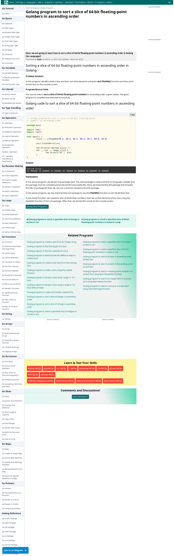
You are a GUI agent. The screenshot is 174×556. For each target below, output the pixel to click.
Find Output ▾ (80, 2)
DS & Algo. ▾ (20, 2)
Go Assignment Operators (8, 146)
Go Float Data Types (10, 41)
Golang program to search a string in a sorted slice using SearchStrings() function (106, 287)
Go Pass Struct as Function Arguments (10, 374)
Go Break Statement (10, 214)
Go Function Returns (10, 279)
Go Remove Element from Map (12, 470)
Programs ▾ (49, 2)
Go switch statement (10, 191)
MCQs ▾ (90, 2)
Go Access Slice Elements (12, 401)
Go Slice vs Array (8, 439)
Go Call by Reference (10, 257)
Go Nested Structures (10, 379)
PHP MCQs (33, 374)
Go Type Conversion (10, 113)
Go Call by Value (8, 253)
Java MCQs (49, 368)
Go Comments (7, 63)
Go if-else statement (10, 175)
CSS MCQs (102, 368)
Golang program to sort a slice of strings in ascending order (51, 305)
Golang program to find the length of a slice (46, 246)
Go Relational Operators (11, 132)
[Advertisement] (43, 34)
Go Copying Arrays (9, 351)
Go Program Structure (11, 59)
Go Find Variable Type (10, 84)
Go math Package (9, 531)
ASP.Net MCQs (47, 374)
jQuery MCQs (116, 368)
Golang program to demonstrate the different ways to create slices (51, 257)
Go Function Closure (10, 266)
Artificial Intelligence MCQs (40, 381)
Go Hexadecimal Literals (11, 103)
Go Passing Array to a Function (10, 341)
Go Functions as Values (11, 262)
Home (11, 2)
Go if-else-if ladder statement (9, 181)
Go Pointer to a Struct (10, 500)
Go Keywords (7, 23)
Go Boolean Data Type (11, 32)
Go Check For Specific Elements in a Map (10, 477)
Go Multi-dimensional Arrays (10, 334)
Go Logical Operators (10, 136)
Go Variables (7, 50)
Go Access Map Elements (12, 458)
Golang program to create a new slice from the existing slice (52, 264)
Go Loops (5, 205)
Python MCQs (34, 368)
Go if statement (8, 171)
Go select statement (10, 196)
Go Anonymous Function (11, 275)
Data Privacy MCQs (65, 381)
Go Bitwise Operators (10, 140)
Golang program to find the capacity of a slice (47, 251)
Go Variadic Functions (10, 288)
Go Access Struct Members (8, 367)
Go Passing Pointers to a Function (11, 494)
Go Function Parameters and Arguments (11, 247)
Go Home (5, 13)
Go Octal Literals (8, 99)
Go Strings (6, 319)
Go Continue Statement (11, 219)
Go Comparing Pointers (11, 508)
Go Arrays (6, 329)
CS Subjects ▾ (100, 2)
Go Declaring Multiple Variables (11, 78)
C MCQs (72, 368)
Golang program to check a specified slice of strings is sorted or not (107, 243)
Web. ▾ (40, 2)
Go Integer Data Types (11, 37)
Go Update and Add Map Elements (12, 463)
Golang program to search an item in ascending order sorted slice (107, 258)
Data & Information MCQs (89, 381)
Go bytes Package (9, 523)
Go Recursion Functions (11, 284)
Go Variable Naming (10, 73)
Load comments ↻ (80, 396)
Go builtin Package (9, 518)
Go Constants (7, 54)
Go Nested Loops (9, 210)
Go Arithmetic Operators (12, 127)
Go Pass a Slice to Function (9, 300)
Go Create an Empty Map (12, 453)
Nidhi (39, 59)
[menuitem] (12, 2)
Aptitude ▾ (59, 2)
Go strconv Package (10, 545)
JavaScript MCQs (87, 368)
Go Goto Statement (9, 223)
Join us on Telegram (13, 550)
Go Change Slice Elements (8, 406)
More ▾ (109, 2)
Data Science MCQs (113, 381)
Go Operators (7, 123)
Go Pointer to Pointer (10, 504)
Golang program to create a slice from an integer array (51, 242)
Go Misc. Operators (9, 152)
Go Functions (7, 242)
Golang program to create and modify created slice (50, 292)
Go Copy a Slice (8, 419)
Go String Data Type (10, 45)
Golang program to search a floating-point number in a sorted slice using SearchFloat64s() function (108, 272)
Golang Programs (47, 8)
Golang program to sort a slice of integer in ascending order (51, 298)
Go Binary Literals (9, 94)
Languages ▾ (32, 2)
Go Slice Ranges (8, 423)
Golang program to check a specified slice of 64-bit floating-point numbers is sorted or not (105, 250)
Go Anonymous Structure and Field (12, 385)
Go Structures (7, 361)
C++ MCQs (61, 368)
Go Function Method (10, 271)
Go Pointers (6, 488)
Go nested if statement (11, 187)
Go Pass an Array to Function (10, 307)
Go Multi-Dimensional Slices (10, 433)
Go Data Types (7, 28)
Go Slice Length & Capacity (9, 413)
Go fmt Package (8, 527)
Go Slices (5, 396)
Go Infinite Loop (8, 227)
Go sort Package (8, 540)
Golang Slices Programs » (37, 206)
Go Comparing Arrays (10, 347)
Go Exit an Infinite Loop (11, 232)
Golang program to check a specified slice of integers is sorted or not (52, 313)
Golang (35, 8)
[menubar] (61, 2)
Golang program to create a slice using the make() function (49, 271)
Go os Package (7, 536)
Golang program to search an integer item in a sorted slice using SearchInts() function (107, 280)
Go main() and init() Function (9, 294)
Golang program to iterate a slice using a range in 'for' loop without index (51, 286)
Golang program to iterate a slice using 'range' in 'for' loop (51, 279)
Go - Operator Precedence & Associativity (7, 158)
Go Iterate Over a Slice (11, 428)
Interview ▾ (69, 2)
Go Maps (5, 449)
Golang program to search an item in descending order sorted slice (108, 265)
